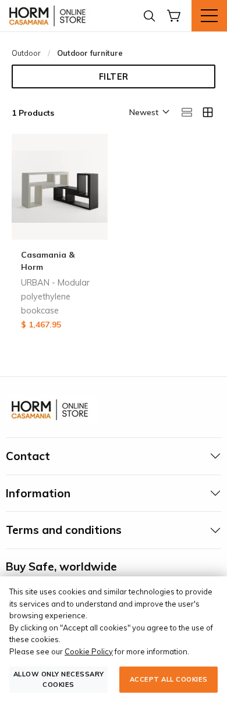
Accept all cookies (169, 679)
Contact (28, 456)
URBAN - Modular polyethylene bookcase (55, 296)
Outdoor (26, 53)
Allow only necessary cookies (58, 679)
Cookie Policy (89, 651)
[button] (148, 113)
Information (38, 493)
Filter (114, 77)
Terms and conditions (64, 530)
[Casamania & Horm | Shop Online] (49, 15)
